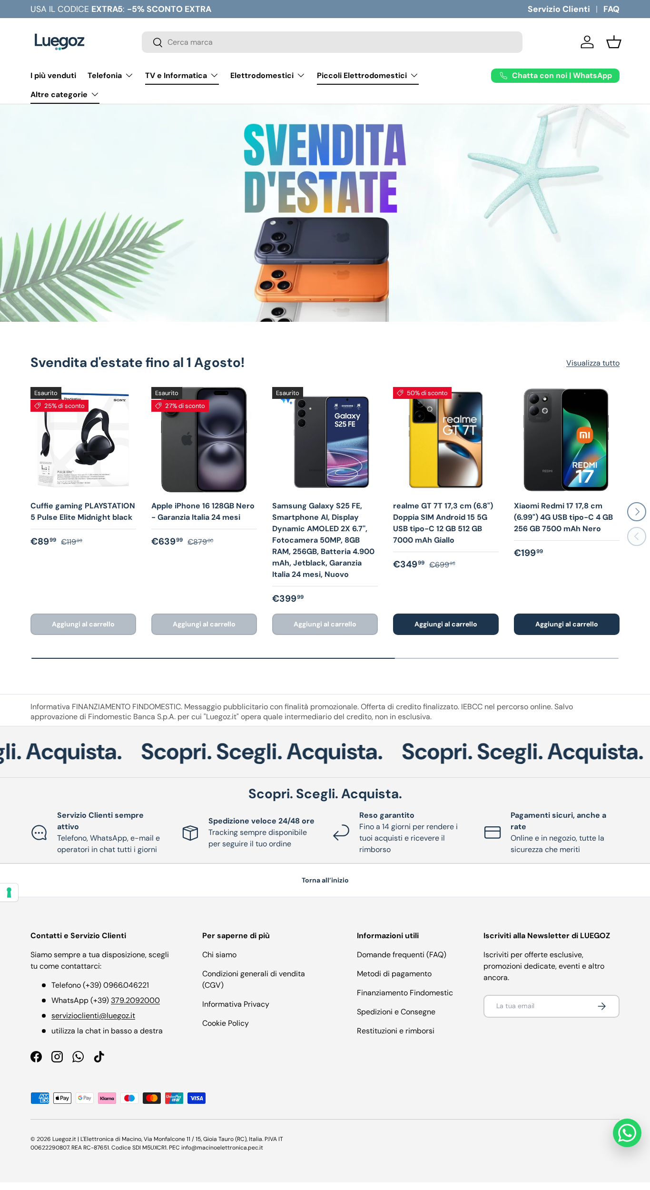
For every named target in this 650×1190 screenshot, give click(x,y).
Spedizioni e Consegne (396, 1012)
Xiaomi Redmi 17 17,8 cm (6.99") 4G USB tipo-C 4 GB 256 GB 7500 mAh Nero (563, 517)
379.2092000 (135, 1000)
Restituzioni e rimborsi (395, 1031)
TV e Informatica (176, 75)
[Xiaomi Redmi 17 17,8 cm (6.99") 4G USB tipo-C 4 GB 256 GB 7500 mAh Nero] (567, 440)
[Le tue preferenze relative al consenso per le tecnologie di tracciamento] (9, 892)
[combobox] (332, 42)
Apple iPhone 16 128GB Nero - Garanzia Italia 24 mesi (203, 511)
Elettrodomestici (262, 75)
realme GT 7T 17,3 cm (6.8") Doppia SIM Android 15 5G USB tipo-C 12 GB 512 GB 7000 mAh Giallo (443, 523)
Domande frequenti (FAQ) (401, 955)
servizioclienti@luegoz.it (93, 1016)
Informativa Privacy (235, 1004)
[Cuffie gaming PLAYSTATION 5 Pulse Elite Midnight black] (83, 440)
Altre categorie (59, 94)
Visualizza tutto (593, 363)
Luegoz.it (64, 1139)
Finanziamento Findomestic (405, 993)
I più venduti (53, 75)
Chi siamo (219, 955)
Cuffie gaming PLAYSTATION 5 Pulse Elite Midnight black (82, 511)
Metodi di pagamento (394, 974)
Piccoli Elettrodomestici (362, 75)
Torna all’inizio (325, 880)
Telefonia (105, 75)
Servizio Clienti (559, 9)
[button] (613, 41)
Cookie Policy (225, 1023)
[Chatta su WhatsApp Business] (627, 1133)
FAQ (611, 9)
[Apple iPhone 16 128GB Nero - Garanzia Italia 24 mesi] (204, 440)
